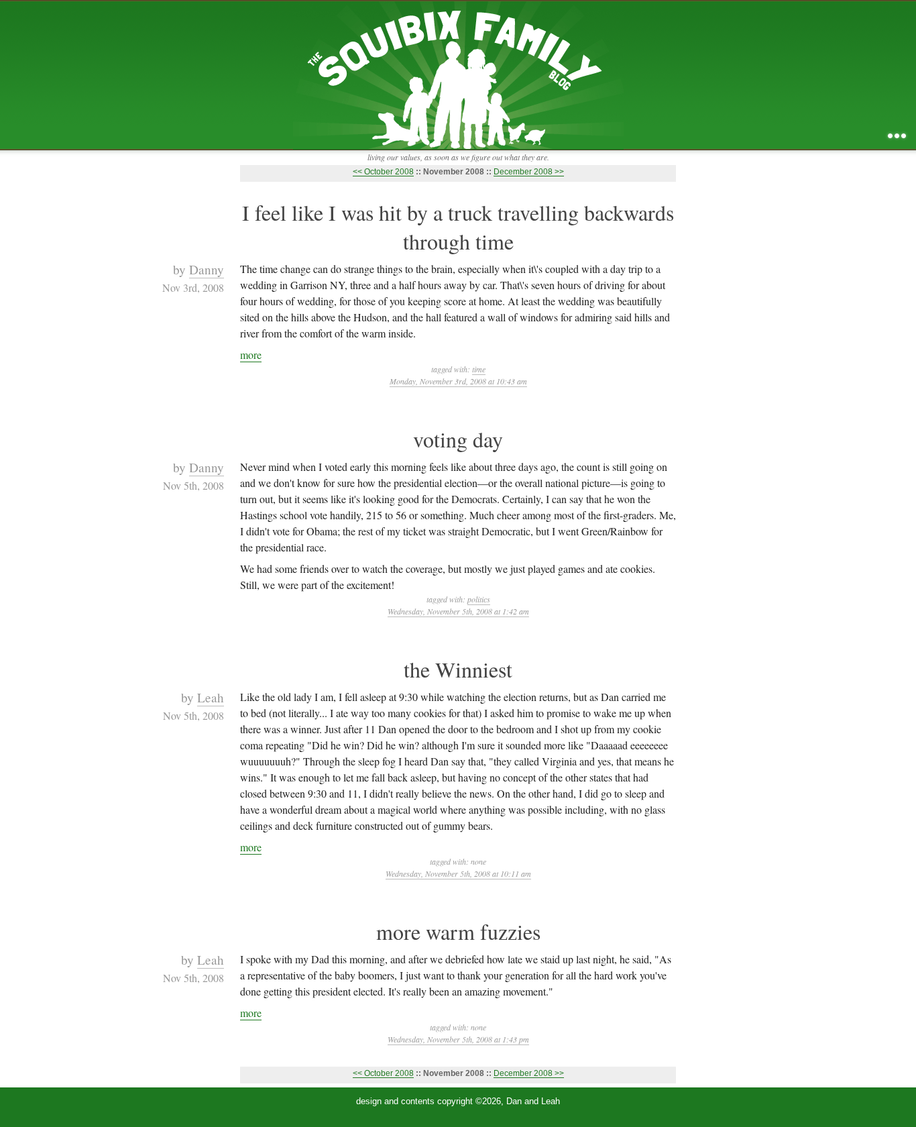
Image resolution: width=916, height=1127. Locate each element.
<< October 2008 (383, 172)
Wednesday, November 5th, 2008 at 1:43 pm (458, 1039)
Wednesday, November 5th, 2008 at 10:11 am (458, 873)
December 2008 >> (529, 172)
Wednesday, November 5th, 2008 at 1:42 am (458, 611)
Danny (206, 269)
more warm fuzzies (458, 931)
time (478, 369)
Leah (210, 697)
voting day (458, 439)
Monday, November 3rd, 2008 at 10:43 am (458, 381)
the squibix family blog (458, 75)
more (251, 354)
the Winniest (458, 669)
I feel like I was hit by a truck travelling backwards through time (458, 227)
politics (478, 599)
